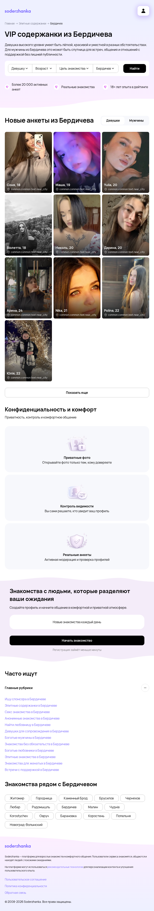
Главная (10, 23)
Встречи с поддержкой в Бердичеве (32, 769)
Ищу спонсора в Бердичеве (25, 699)
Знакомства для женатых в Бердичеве (33, 763)
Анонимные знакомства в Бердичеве (32, 718)
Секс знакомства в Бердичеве (27, 712)
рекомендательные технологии (65, 867)
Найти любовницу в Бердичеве (28, 725)
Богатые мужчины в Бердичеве (28, 737)
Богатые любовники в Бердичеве (29, 750)
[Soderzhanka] (18, 11)
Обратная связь (15, 893)
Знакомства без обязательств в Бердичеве (37, 744)
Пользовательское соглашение (26, 879)
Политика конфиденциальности (26, 886)
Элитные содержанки (32, 23)
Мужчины (136, 120)
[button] (17, 798)
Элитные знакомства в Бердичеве (30, 757)
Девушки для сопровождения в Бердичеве (37, 731)
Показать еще (77, 392)
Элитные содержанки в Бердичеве (31, 705)
